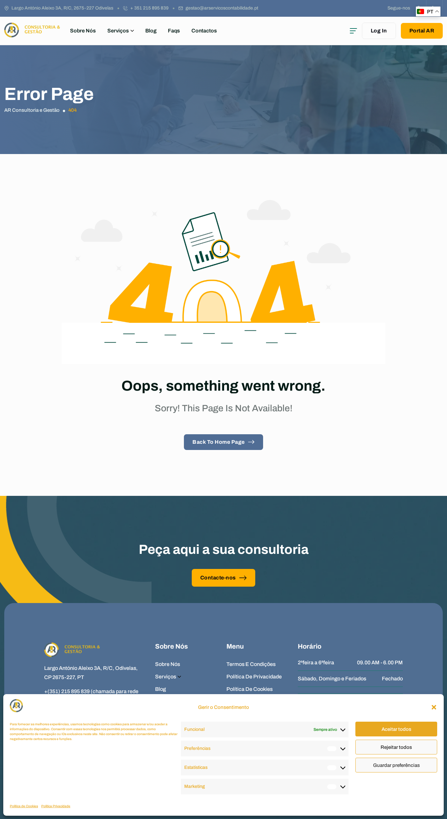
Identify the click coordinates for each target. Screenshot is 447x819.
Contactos (204, 30)
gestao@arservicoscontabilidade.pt (222, 8)
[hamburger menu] (353, 30)
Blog (150, 30)
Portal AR (422, 30)
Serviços (118, 30)
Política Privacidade (55, 806)
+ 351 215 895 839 (149, 8)
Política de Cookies (24, 806)
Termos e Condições (251, 664)
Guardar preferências (396, 765)
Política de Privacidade (254, 676)
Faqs (174, 30)
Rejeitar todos (396, 747)
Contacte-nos (218, 577)
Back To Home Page (218, 442)
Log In (379, 30)
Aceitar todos (396, 729)
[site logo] (32, 34)
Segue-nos (398, 8)
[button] (434, 707)
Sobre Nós (83, 30)
